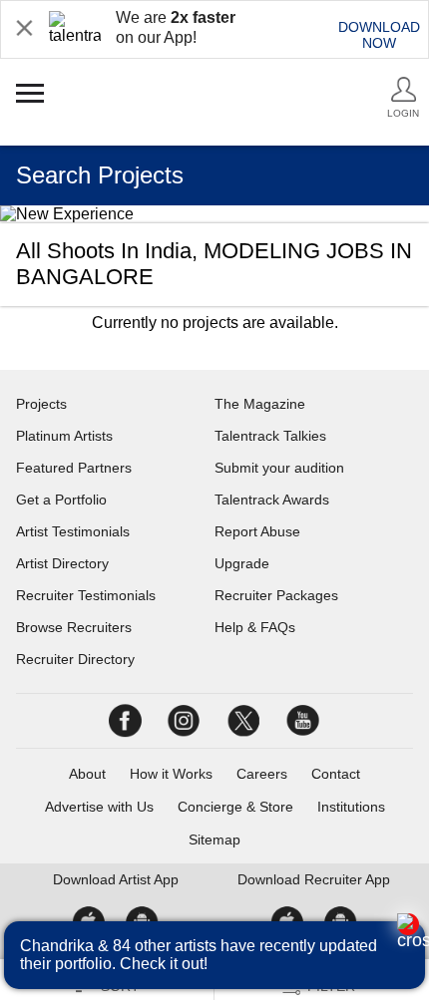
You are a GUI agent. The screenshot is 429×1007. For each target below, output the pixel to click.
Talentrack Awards (271, 499)
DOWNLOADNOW (379, 35)
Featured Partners (74, 468)
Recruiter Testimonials (86, 595)
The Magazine (259, 404)
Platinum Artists (64, 436)
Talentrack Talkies (270, 436)
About (87, 774)
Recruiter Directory (75, 659)
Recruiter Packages (276, 595)
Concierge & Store (235, 807)
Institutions (351, 807)
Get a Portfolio (61, 499)
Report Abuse (257, 531)
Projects (41, 404)
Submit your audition (279, 468)
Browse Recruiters (74, 627)
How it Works (171, 774)
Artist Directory (62, 563)
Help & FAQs (254, 627)
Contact (335, 774)
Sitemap (214, 839)
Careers (261, 774)
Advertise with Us (99, 807)
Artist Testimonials (73, 531)
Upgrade (241, 563)
